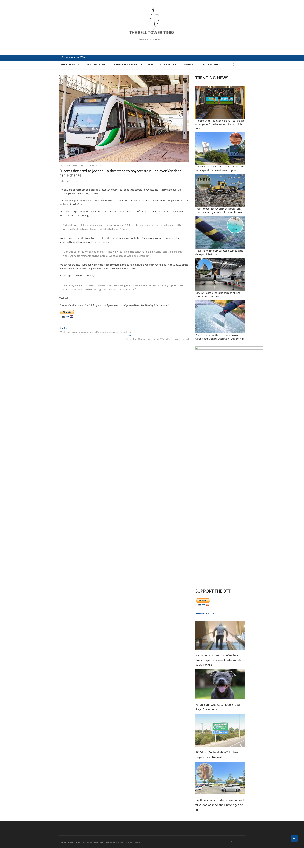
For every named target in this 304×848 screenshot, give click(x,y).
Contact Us (190, 64)
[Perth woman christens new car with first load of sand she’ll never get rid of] (220, 778)
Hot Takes (147, 64)
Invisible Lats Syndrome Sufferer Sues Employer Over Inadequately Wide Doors (218, 660)
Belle (61, 181)
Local (98, 165)
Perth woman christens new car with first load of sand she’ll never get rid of (220, 804)
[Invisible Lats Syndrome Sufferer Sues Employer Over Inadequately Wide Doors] (220, 635)
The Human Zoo (70, 64)
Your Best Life (167, 64)
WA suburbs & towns (124, 64)
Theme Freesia (98, 842)
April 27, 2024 (72, 181)
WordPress (110, 842)
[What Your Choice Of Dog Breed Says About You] (220, 684)
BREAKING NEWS (96, 64)
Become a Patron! (204, 613)
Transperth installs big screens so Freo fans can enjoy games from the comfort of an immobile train (219, 124)
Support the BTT (213, 64)
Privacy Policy (236, 842)
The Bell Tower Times (69, 842)
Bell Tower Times (68, 165)
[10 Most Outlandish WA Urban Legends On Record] (220, 730)
